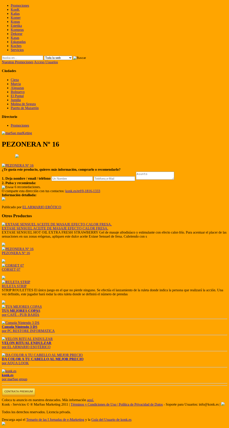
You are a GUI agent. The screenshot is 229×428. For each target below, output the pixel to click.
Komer (16, 17)
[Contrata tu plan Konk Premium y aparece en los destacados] (18, 396)
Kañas (15, 13)
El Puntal (17, 96)
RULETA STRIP (14, 286)
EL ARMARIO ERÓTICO (41, 207)
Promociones (20, 5)
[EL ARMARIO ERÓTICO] (3, 199)
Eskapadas (18, 42)
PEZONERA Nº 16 (16, 253)
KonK (15, 9)
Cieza (15, 80)
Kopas (15, 21)
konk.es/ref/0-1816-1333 (82, 191)
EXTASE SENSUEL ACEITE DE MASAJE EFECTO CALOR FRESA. (55, 228)
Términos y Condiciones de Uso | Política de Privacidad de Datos (117, 404)
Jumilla (16, 100)
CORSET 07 (11, 269)
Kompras (17, 30)
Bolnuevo (18, 92)
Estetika (16, 26)
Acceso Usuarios (46, 62)
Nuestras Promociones (17, 62)
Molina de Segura (23, 104)
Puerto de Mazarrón (25, 108)
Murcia (16, 84)
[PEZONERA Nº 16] (18, 249)
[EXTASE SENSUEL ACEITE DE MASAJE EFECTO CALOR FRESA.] (57, 224)
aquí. (90, 400)
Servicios (17, 50)
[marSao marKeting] (17, 133)
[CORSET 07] (13, 265)
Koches (16, 46)
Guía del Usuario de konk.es (111, 420)
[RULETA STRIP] (16, 282)
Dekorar (16, 34)
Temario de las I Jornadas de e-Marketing (55, 420)
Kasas (15, 38)
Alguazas (17, 88)
